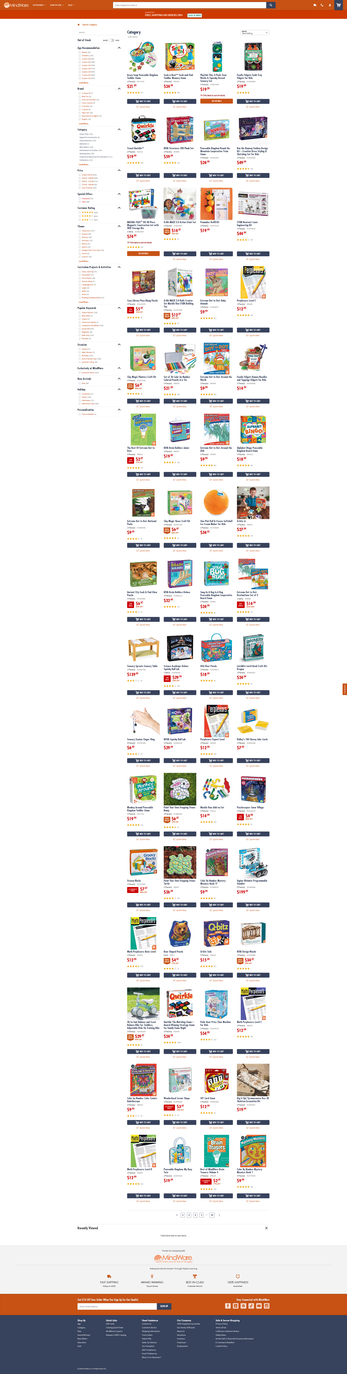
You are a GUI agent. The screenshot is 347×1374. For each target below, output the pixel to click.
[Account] (330, 5)
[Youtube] (259, 1306)
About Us (181, 1331)
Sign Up (164, 1306)
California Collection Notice (227, 1331)
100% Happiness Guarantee (188, 1323)
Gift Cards (110, 1323)
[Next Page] (219, 1215)
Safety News (221, 1335)
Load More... (84, 82)
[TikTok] (251, 1306)
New (79, 1331)
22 (212, 1215)
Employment (182, 1346)
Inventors (181, 1338)
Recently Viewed (88, 1228)
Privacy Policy (222, 1323)
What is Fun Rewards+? (151, 1357)
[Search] (271, 5)
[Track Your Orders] (315, 5)
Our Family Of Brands (186, 1327)
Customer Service (149, 1327)
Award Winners (84, 1335)
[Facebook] (228, 1306)
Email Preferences (149, 1353)
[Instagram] (266, 1306)
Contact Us (146, 1323)
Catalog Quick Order (114, 1327)
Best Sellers (82, 1338)
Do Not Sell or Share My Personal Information (235, 1338)
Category (81, 1327)
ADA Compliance (149, 1350)
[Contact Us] (322, 5)
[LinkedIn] (235, 1306)
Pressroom (181, 1342)
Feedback (344, 689)
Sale (79, 1346)
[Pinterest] (243, 1306)
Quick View (144, 106)
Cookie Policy (221, 1346)
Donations (181, 1335)
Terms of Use (221, 1327)
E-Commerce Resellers (225, 1342)
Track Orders (147, 1335)
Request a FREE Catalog (116, 1335)
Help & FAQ (146, 1338)
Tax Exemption (148, 1346)
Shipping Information (151, 1331)
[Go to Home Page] (79, 24)
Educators (82, 1342)
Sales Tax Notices (149, 1342)
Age (79, 1323)
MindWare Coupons (114, 1331)
